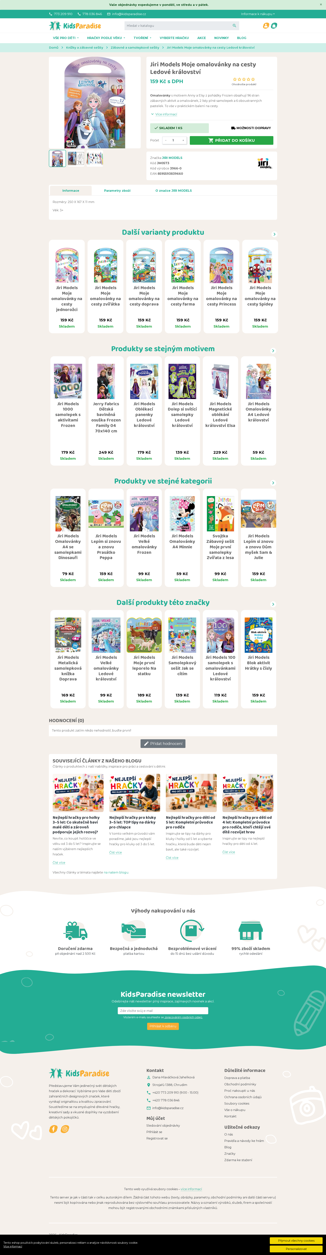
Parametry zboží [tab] (117, 190)
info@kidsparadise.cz (129, 14)
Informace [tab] (70, 190)
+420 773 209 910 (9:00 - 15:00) (175, 1092)
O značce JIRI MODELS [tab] (173, 190)
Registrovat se (157, 1138)
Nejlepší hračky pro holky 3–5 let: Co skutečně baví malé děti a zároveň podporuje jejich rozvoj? (76, 824)
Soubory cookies (236, 1103)
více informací (191, 1189)
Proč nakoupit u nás (239, 1091)
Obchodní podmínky (240, 1084)
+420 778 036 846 (165, 1100)
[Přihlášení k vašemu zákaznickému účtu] (266, 25)
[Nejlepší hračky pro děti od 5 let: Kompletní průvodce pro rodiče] (191, 793)
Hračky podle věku (105, 38)
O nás (228, 1134)
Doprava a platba (237, 1078)
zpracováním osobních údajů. (183, 1017)
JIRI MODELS (172, 158)
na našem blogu (116, 872)
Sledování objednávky (163, 1125)
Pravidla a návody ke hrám (244, 1141)
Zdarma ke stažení (238, 1160)
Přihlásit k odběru (163, 1026)
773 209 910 (63, 14)
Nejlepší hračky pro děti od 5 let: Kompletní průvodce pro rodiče (190, 822)
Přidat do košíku (231, 140)
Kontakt (230, 1116)
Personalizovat (296, 1249)
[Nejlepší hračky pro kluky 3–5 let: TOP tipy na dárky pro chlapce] (134, 793)
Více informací (12, 1246)
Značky (229, 1153)
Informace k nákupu (256, 14)
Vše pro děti (64, 38)
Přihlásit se (154, 1132)
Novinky (221, 38)
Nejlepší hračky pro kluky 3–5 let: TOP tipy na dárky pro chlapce (132, 822)
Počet (154, 140)
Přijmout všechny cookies (296, 1240)
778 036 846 (92, 14)
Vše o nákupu (234, 1110)
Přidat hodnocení (163, 743)
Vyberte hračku (174, 38)
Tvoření (141, 38)
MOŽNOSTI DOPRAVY (251, 128)
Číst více (59, 862)
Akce (201, 38)
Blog (241, 38)
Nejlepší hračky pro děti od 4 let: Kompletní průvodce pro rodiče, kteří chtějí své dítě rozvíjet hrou (247, 824)
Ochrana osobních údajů (243, 1097)
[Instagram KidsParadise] (65, 1129)
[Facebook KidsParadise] (53, 1129)
